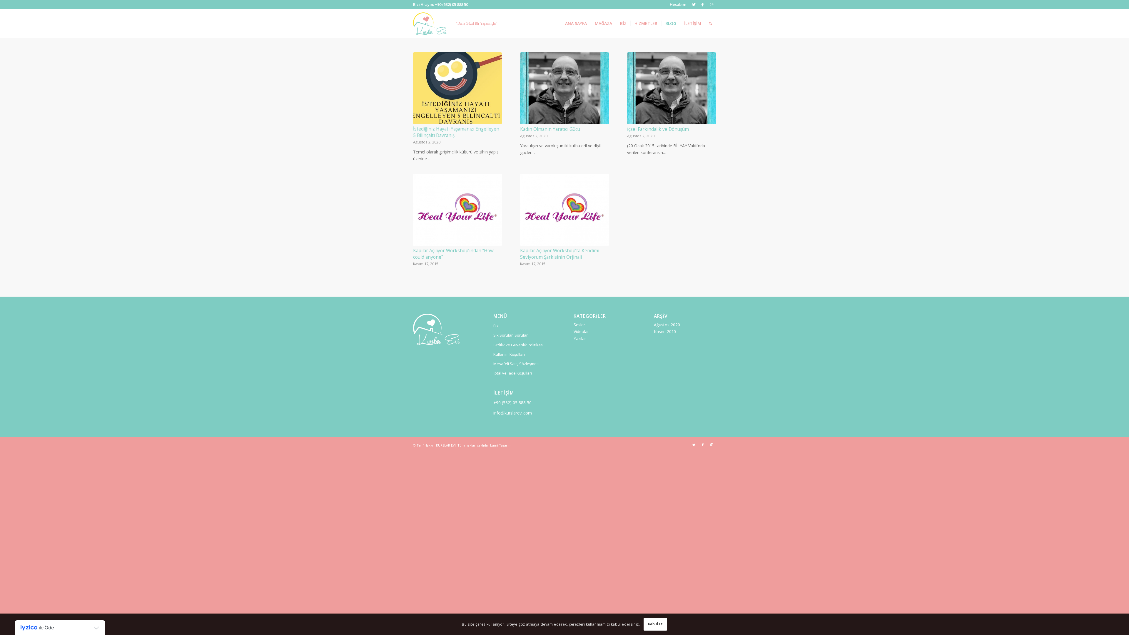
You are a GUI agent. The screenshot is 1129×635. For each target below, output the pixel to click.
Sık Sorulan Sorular (510, 335)
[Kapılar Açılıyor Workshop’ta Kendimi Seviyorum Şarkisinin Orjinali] (564, 210)
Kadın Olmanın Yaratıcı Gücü (550, 129)
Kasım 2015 (665, 331)
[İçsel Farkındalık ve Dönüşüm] (671, 88)
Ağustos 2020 (667, 324)
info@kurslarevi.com (512, 413)
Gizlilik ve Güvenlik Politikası (518, 344)
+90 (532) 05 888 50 (512, 402)
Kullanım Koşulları (509, 354)
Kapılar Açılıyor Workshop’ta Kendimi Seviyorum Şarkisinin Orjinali (559, 254)
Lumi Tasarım (501, 445)
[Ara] (710, 23)
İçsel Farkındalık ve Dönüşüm (658, 129)
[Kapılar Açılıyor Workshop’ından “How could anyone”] (457, 210)
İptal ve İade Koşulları (512, 373)
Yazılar (580, 338)
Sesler (579, 324)
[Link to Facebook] (702, 4)
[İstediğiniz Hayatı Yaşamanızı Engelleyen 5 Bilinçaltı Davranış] (457, 88)
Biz (496, 325)
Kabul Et (655, 623)
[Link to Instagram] (711, 4)
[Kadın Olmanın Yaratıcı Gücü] (564, 88)
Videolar (581, 331)
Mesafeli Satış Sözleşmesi (516, 363)
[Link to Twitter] (693, 4)
